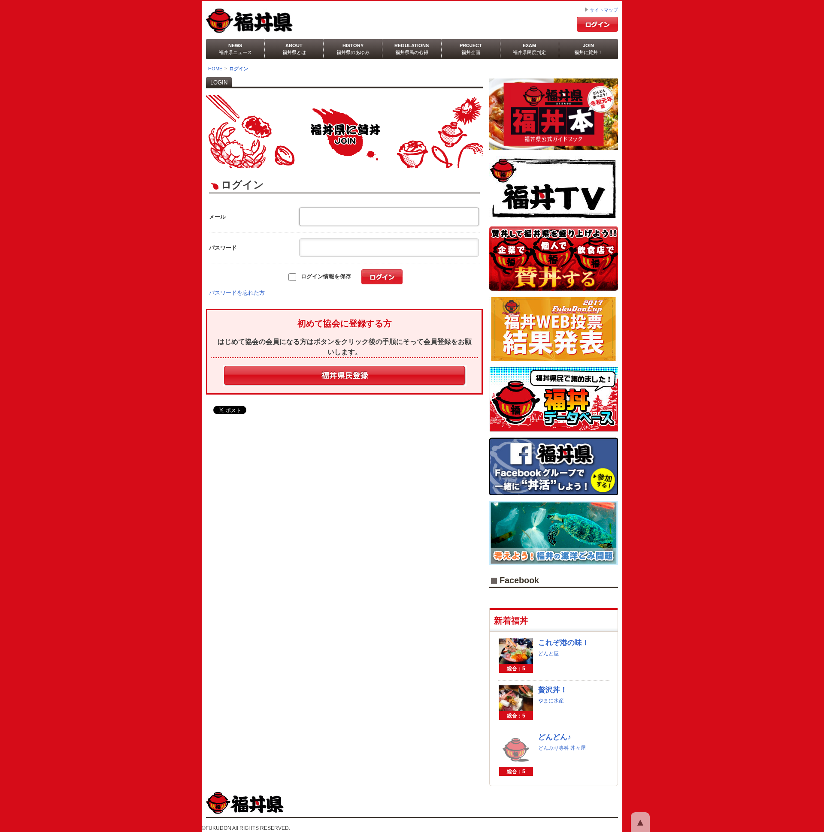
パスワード (223, 247)
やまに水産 (551, 701)
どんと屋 (548, 654)
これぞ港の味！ (563, 643)
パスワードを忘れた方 (237, 292)
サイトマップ (604, 9)
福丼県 (274, 21)
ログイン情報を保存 (324, 276)
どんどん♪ (554, 737)
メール (217, 217)
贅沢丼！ (552, 690)
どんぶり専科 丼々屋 (562, 748)
